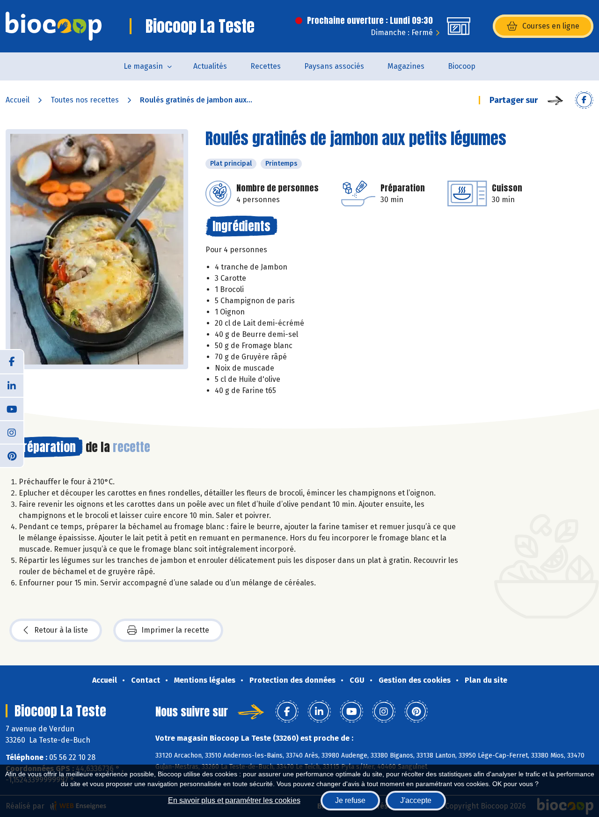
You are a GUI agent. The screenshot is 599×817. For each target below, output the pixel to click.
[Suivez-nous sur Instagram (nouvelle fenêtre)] (11, 432)
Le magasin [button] (143, 66)
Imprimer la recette (175, 630)
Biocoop (461, 66)
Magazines (405, 66)
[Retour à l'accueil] (54, 26)
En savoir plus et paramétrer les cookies (234, 800)
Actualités (210, 66)
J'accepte (415, 800)
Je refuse (350, 800)
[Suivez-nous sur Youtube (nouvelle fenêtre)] (11, 408)
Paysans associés (334, 66)
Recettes (265, 66)
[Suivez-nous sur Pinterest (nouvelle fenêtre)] (11, 455)
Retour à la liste (61, 630)
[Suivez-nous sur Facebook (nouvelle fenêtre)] (11, 361)
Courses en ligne (550, 26)
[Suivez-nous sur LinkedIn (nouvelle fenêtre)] (11, 385)
